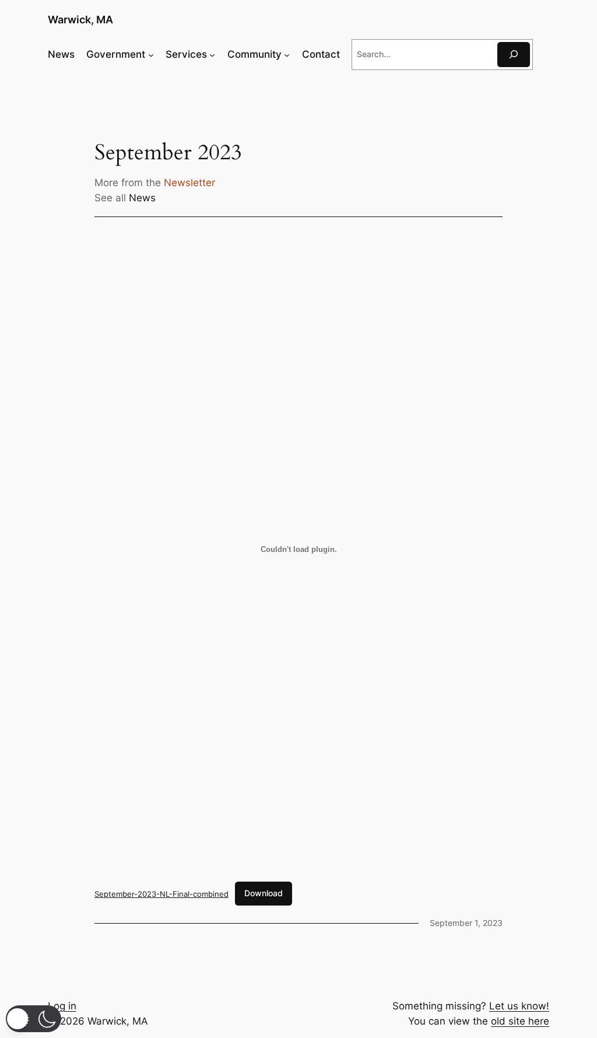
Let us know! (519, 1006)
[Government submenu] (151, 54)
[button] (33, 1018)
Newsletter (189, 182)
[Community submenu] (287, 54)
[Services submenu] (212, 54)
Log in (62, 1006)
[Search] (513, 54)
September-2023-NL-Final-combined (161, 893)
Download (263, 893)
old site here (520, 1021)
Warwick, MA (80, 19)
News (142, 198)
